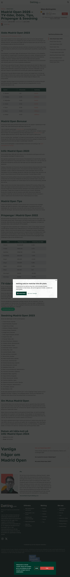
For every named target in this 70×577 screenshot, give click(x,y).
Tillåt (47, 568)
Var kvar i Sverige (32, 293)
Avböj (36, 568)
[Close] (56, 280)
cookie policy (19, 571)
